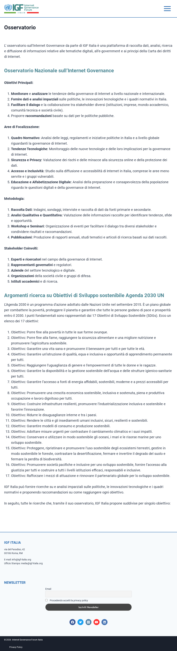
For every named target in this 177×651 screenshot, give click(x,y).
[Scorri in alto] (166, 638)
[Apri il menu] (167, 8)
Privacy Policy (15, 647)
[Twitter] (80, 622)
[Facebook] (72, 622)
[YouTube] (97, 622)
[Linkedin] (104, 622)
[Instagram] (89, 622)
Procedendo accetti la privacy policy (68, 600)
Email (48, 589)
